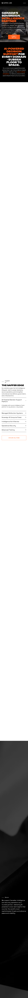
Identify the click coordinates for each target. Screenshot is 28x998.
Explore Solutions (14, 438)
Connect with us (14, 37)
